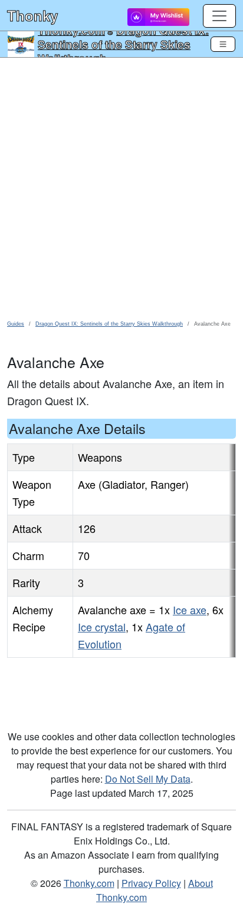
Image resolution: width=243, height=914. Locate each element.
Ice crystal (102, 626)
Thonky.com (89, 883)
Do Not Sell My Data (148, 779)
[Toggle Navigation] (223, 44)
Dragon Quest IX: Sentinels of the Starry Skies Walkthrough (123, 44)
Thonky (32, 15)
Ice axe (189, 609)
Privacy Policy (151, 883)
